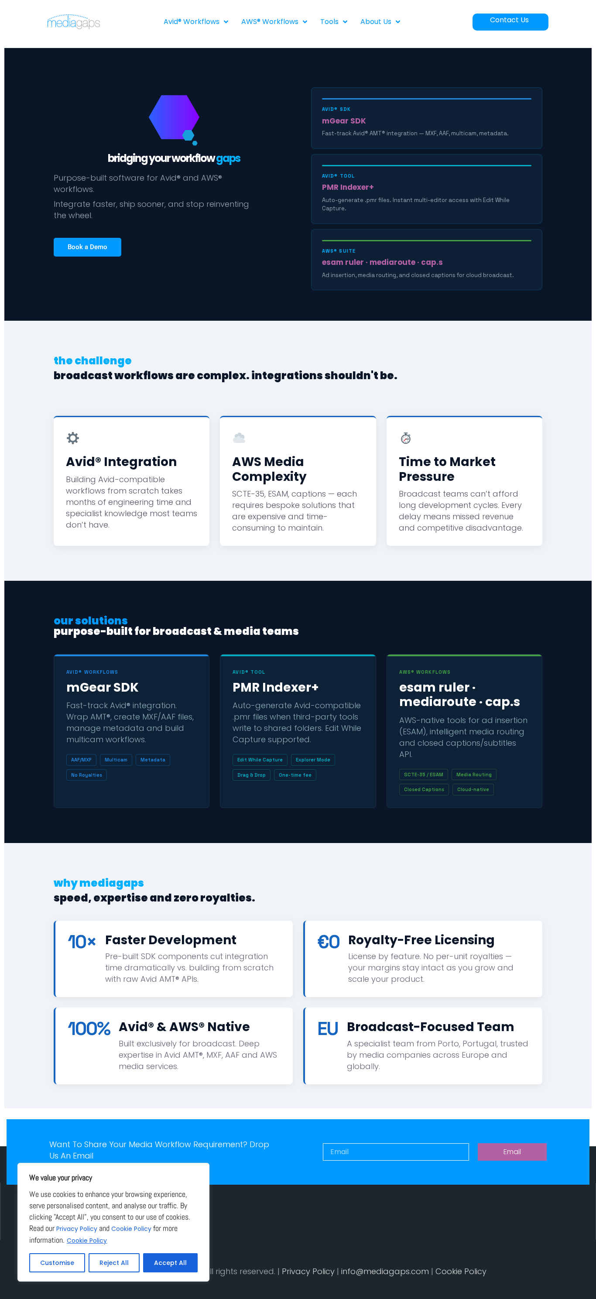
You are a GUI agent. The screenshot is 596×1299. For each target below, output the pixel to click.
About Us (375, 22)
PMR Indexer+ (348, 187)
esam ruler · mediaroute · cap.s (382, 262)
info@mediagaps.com (385, 1271)
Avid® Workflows (191, 22)
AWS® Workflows (269, 22)
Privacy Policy (76, 1228)
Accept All (170, 1262)
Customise (57, 1262)
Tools (329, 22)
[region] (113, 1222)
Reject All (114, 1262)
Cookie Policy (131, 1228)
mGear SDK (344, 121)
